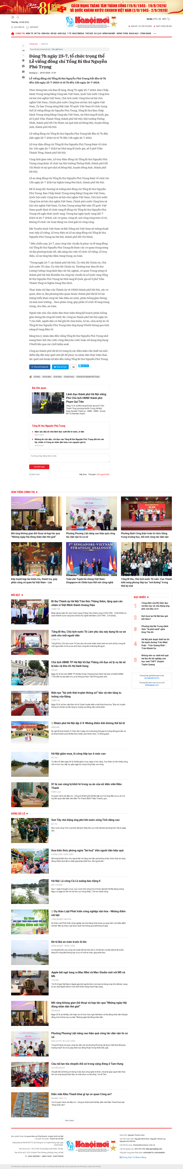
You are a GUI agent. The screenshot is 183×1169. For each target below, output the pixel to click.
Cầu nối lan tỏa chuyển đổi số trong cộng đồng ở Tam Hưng (87, 1063)
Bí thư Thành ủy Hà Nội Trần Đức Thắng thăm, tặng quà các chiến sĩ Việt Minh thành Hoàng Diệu (87, 603)
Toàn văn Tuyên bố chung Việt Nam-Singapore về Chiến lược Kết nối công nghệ (89, 581)
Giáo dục (62, 33)
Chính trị (20, 33)
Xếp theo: (83, 474)
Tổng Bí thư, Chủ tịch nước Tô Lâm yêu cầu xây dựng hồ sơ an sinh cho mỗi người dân (88, 633)
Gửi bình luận (39, 467)
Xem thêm (69, 1120)
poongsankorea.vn (152, 678)
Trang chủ (33, 44)
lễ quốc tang (69, 377)
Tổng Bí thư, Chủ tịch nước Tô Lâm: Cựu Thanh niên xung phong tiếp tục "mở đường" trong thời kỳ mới (146, 582)
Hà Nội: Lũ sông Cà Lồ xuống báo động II (75, 881)
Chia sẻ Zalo (61, 367)
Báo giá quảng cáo (154, 1149)
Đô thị (37, 33)
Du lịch (97, 33)
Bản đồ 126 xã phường (141, 26)
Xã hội (54, 33)
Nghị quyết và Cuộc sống (63, 1041)
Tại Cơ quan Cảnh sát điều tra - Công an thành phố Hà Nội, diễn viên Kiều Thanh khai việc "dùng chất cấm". (88, 1103)
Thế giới (89, 33)
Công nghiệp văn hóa (61, 919)
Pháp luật (56, 792)
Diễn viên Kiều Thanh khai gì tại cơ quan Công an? (81, 1094)
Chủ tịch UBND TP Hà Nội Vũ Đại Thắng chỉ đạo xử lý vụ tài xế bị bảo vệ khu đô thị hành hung (88, 664)
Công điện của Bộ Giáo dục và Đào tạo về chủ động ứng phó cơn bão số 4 (155, 606)
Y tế (69, 33)
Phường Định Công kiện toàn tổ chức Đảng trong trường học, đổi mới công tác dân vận (145, 535)
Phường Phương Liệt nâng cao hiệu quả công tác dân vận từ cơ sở (90, 535)
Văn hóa (45, 33)
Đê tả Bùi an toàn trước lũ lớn (69, 941)
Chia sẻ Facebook (41, 367)
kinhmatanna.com (152, 685)
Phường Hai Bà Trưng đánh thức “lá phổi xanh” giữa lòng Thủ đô (154, 629)
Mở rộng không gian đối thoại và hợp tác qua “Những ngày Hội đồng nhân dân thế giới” (35, 535)
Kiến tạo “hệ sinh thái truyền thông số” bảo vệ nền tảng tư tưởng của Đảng (86, 694)
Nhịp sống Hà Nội (164, 26)
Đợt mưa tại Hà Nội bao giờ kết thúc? (154, 617)
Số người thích (104, 474)
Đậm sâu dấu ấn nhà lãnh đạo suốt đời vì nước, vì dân (59, 431)
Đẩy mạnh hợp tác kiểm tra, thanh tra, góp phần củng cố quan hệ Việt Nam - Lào (34, 581)
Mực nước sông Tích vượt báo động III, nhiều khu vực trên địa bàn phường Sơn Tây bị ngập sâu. (88, 829)
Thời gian (92, 474)
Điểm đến (55, 727)
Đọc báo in (19, 27)
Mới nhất (34, 27)
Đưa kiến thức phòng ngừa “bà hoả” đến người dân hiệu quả (87, 850)
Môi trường (57, 885)
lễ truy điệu (47, 377)
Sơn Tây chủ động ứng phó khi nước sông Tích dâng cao (85, 819)
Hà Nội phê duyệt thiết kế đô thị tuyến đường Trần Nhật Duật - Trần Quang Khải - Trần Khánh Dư (155, 644)
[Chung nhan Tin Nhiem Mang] (133, 1157)
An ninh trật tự (58, 1098)
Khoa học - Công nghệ (140, 33)
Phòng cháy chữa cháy (62, 854)
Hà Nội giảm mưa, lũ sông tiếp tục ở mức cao (78, 753)
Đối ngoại (55, 1011)
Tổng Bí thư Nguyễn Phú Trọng (88, 377)
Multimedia (78, 33)
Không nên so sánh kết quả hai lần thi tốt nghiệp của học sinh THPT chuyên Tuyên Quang (155, 660)
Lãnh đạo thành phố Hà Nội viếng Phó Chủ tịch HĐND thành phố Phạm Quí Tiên (86, 398)
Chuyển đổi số (58, 1068)
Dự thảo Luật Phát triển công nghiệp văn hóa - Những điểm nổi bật (88, 913)
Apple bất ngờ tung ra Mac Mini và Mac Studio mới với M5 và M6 (88, 974)
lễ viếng (37, 377)
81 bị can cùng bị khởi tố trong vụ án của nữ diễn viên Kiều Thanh (86, 786)
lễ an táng (57, 377)
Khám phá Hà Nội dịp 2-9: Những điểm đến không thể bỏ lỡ (89, 723)
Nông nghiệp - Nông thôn (115, 33)
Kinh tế (29, 33)
